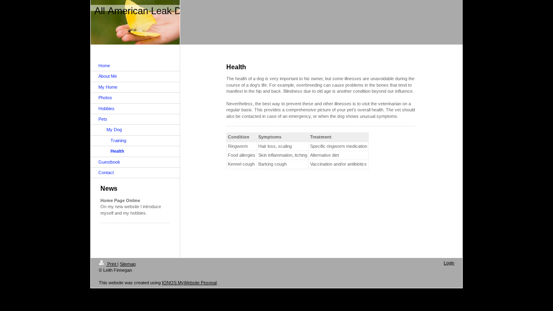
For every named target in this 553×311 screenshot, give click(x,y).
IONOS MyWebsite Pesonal (189, 282)
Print (111, 264)
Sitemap (128, 264)
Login (449, 262)
